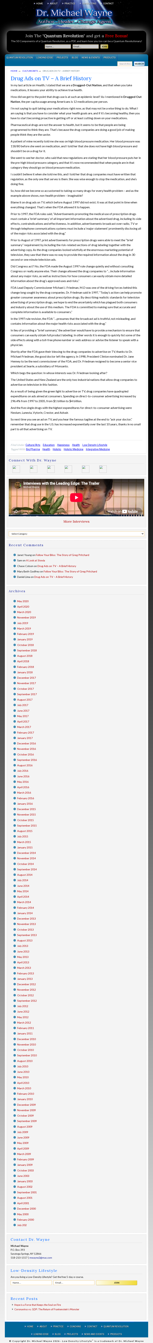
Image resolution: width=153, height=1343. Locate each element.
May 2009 (23, 1142)
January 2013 (25, 978)
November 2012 (26, 989)
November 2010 (26, 1044)
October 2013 (25, 929)
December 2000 (26, 1208)
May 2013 (23, 956)
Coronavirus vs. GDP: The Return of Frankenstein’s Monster (46, 1309)
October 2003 (25, 1170)
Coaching (75, 1326)
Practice (58, 1326)
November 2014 (26, 858)
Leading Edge (41, 1334)
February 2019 (25, 633)
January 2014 (25, 913)
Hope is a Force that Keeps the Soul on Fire (37, 1304)
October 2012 (25, 995)
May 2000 (23, 1214)
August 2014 (24, 874)
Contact (92, 1326)
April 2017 (23, 721)
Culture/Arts (33, 444)
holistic (57, 449)
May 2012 (23, 1017)
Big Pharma (33, 449)
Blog (58, 1334)
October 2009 (25, 1115)
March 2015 (24, 842)
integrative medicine (98, 449)
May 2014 (23, 891)
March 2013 (24, 967)
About (43, 1326)
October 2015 (25, 820)
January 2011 (25, 1033)
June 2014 (23, 885)
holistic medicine (73, 449)
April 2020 (23, 606)
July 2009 (22, 1132)
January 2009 (25, 1164)
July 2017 (22, 705)
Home (30, 1326)
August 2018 (24, 655)
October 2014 (25, 863)
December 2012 (26, 984)
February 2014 (25, 907)
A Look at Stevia (35, 560)
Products (116, 1334)
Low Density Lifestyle (94, 444)
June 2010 (23, 1071)
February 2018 (25, 666)
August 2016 (24, 765)
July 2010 (22, 1066)
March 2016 (24, 792)
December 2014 (26, 852)
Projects (72, 1334)
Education (49, 444)
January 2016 (25, 803)
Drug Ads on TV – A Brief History (57, 566)
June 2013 (23, 951)
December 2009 (26, 1104)
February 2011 (25, 1028)
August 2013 (24, 940)
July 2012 (22, 1006)
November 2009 (26, 1110)
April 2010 (23, 1082)
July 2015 (22, 836)
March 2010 (24, 1088)
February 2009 (25, 1159)
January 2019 (25, 639)
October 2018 (25, 645)
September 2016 (27, 759)
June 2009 (23, 1137)
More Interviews (76, 521)
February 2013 (25, 973)
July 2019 (22, 623)
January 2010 (25, 1099)
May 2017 (23, 716)
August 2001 (24, 1197)
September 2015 (27, 825)
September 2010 (27, 1055)
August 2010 (24, 1060)
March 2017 (24, 726)
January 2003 (25, 1181)
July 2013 (22, 945)
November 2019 (26, 617)
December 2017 (26, 677)
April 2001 (23, 1203)
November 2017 (26, 683)
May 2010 (23, 1077)
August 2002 (24, 1186)
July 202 (22, 1225)
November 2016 (26, 748)
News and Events (94, 1334)
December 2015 (26, 809)
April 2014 (23, 896)
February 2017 (25, 732)
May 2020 (23, 601)
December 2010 (26, 1039)
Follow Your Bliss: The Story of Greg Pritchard (62, 555)
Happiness (63, 444)
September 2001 (27, 1192)
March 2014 (24, 902)
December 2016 (26, 743)
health (46, 449)
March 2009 (24, 1154)
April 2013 (23, 962)
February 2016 (25, 798)
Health (76, 444)
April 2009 (23, 1148)
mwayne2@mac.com (40, 1257)
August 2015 (24, 831)
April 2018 (23, 661)
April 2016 (23, 787)
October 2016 (25, 754)
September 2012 (27, 1000)
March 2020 (24, 612)
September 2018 (27, 650)
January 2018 (25, 672)
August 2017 (24, 699)
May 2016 (23, 781)
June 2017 (23, 710)
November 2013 (26, 924)
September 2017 (27, 694)
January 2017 (25, 738)
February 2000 (25, 1219)
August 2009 (24, 1126)
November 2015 (26, 814)
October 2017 (25, 688)
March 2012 (24, 1022)
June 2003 (23, 1175)
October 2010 (25, 1049)
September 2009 (27, 1121)
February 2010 (25, 1093)
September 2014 (27, 869)
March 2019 (24, 628)
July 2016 (22, 770)
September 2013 (27, 935)
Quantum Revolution (116, 1326)
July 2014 (22, 880)
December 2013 (26, 918)
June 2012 (23, 1011)
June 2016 (23, 776)
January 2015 (25, 847)
